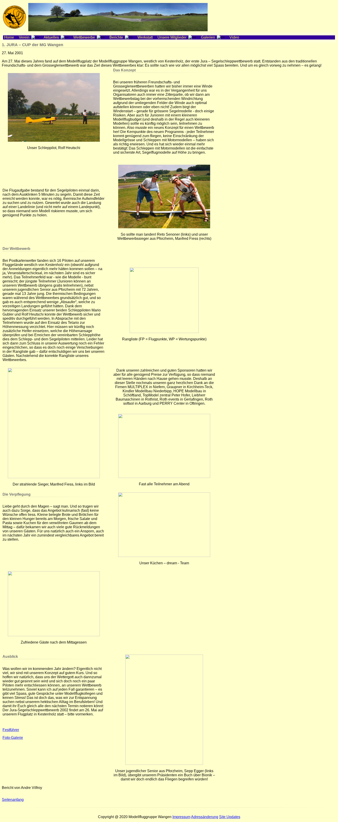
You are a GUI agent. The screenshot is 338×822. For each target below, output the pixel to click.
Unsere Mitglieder (172, 37)
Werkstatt (146, 37)
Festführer (11, 730)
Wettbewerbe (84, 37)
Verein (24, 37)
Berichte (117, 37)
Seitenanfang (13, 800)
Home (10, 37)
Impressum (181, 817)
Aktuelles (52, 37)
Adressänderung (204, 817)
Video (236, 37)
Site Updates (229, 817)
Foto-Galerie (13, 738)
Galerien (208, 37)
